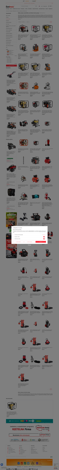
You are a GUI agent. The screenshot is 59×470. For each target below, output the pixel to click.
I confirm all (40, 241)
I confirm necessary (29, 241)
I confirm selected (18, 241)
